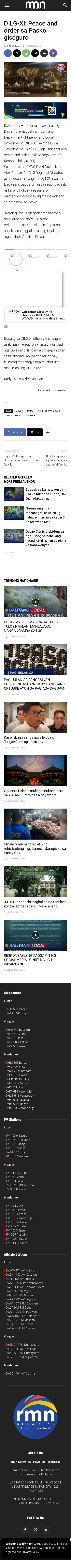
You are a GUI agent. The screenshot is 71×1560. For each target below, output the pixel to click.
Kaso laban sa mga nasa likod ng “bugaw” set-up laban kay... (29, 739)
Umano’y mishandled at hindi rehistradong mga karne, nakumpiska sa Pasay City (35, 848)
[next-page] (12, 554)
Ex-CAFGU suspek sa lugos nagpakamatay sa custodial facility (51, 460)
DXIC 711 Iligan (15, 1087)
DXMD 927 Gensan (18, 1083)
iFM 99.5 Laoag (15, 1144)
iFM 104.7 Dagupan (18, 1140)
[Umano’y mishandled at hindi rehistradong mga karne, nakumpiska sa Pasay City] (35, 824)
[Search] (65, 5)
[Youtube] (46, 1530)
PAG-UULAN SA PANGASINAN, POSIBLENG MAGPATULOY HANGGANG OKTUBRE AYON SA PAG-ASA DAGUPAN (34, 684)
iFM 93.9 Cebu (15, 1177)
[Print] (44, 53)
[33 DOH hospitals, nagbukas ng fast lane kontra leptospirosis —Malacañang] (35, 881)
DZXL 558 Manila (16, 1009)
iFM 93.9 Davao (15, 1210)
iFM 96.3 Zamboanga (19, 1218)
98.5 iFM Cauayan (17, 1156)
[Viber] (53, 53)
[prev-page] (6, 554)
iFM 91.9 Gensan (16, 1214)
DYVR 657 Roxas (16, 1046)
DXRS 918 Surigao (17, 1104)
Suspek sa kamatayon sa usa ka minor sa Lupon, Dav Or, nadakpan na (46, 493)
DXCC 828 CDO (15, 1067)
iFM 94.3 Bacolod (17, 1173)
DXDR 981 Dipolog (17, 1079)
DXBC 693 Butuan (17, 1062)
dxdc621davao (13, 415)
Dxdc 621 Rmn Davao (48, 410)
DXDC (30, 410)
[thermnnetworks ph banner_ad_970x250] (35, 110)
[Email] (35, 53)
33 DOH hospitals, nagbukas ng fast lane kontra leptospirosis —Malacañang (35, 904)
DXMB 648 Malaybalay (20, 1095)
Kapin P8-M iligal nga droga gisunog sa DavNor (17, 460)
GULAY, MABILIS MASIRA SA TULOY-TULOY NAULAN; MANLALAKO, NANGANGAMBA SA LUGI (32, 626)
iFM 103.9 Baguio (16, 1135)
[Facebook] (8, 53)
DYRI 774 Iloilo (14, 1038)
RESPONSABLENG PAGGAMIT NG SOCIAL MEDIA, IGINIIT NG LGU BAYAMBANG (30, 959)
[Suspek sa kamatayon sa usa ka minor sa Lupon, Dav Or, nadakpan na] (14, 494)
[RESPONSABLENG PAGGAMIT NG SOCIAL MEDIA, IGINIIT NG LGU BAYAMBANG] (35, 935)
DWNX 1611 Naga (17, 1013)
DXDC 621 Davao (13, 46)
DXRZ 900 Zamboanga (20, 1108)
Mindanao (30, 415)
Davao (19, 410)
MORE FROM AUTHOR (19, 481)
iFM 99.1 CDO (14, 1206)
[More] (48, 432)
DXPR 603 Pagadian (18, 1100)
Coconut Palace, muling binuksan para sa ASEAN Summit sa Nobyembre (33, 793)
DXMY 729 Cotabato (19, 1071)
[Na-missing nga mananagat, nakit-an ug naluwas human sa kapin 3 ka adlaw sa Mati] (14, 513)
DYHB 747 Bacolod (18, 1029)
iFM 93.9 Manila (15, 1148)
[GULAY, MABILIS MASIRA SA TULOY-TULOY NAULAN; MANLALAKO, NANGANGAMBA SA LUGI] (35, 601)
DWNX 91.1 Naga (16, 1152)
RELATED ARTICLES (18, 477)
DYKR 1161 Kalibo (17, 1042)
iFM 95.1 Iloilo (14, 1181)
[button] (6, 5)
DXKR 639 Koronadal (19, 1091)
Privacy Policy (30, 1552)
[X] (17, 53)
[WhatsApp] (26, 53)
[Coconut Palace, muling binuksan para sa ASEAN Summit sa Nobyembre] (35, 770)
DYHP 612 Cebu (16, 1034)
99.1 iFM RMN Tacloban (20, 1185)
